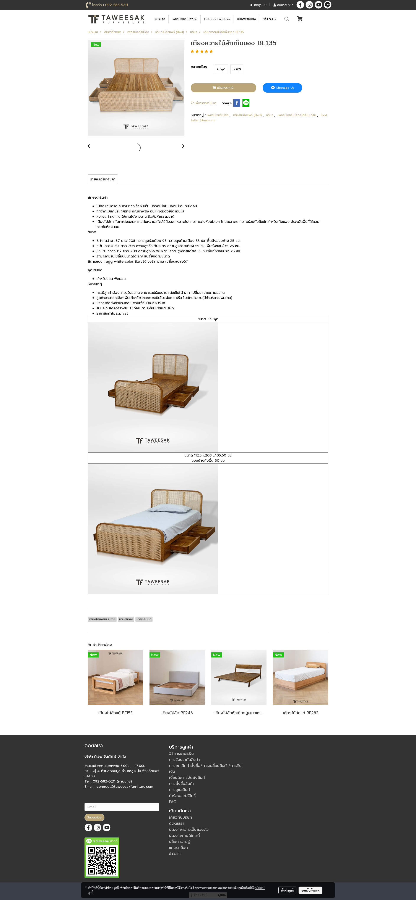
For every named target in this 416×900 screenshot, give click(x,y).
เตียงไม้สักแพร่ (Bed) (248, 115)
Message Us (284, 87)
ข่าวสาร (175, 854)
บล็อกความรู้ (179, 842)
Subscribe (94, 817)
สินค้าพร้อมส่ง (246, 19)
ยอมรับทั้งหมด (310, 890)
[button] (287, 19)
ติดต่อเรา (176, 823)
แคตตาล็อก (178, 848)
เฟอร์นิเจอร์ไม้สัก (183, 19)
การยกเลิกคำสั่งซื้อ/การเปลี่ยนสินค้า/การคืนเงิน (205, 769)
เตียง (270, 115)
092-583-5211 (116, 5)
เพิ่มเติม (268, 19)
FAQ (173, 802)
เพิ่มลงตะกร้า (225, 87)
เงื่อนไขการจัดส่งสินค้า (187, 778)
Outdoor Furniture (217, 19)
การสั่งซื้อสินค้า (181, 784)
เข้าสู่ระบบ (259, 5)
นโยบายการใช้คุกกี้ (184, 835)
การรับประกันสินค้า (184, 760)
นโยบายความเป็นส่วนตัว (189, 829)
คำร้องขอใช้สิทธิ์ (182, 796)
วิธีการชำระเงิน (181, 754)
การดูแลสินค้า (180, 790)
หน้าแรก (160, 19)
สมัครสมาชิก (284, 5)
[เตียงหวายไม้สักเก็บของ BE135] (136, 88)
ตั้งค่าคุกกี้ (287, 890)
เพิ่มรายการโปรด (205, 103)
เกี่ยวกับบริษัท (180, 817)
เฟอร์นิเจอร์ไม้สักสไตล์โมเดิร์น (297, 115)
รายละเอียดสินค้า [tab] (102, 179)
